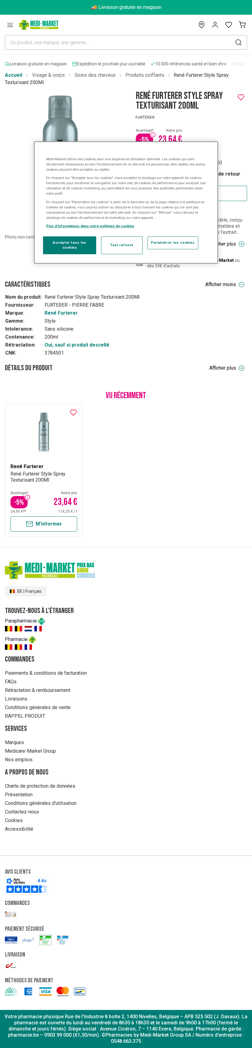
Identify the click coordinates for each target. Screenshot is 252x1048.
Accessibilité (19, 829)
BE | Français (29, 591)
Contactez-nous (22, 812)
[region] (126, 202)
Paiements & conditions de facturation (46, 673)
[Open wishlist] (229, 25)
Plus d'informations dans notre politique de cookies (90, 226)
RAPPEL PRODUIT (25, 716)
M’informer (49, 524)
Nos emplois (19, 760)
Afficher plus (222, 244)
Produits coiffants (144, 75)
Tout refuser (122, 245)
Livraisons (16, 699)
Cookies (14, 820)
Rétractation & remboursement (37, 690)
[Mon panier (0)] (242, 25)
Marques (14, 742)
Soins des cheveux (95, 75)
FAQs (11, 682)
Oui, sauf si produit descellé (77, 345)
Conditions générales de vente (38, 707)
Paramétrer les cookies (173, 242)
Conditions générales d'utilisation (41, 803)
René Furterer (61, 313)
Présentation (19, 795)
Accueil (13, 75)
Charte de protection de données (40, 786)
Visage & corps (48, 75)
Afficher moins (220, 284)
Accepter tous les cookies (69, 245)
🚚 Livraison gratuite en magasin (126, 7)
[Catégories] (10, 25)
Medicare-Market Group (30, 751)
